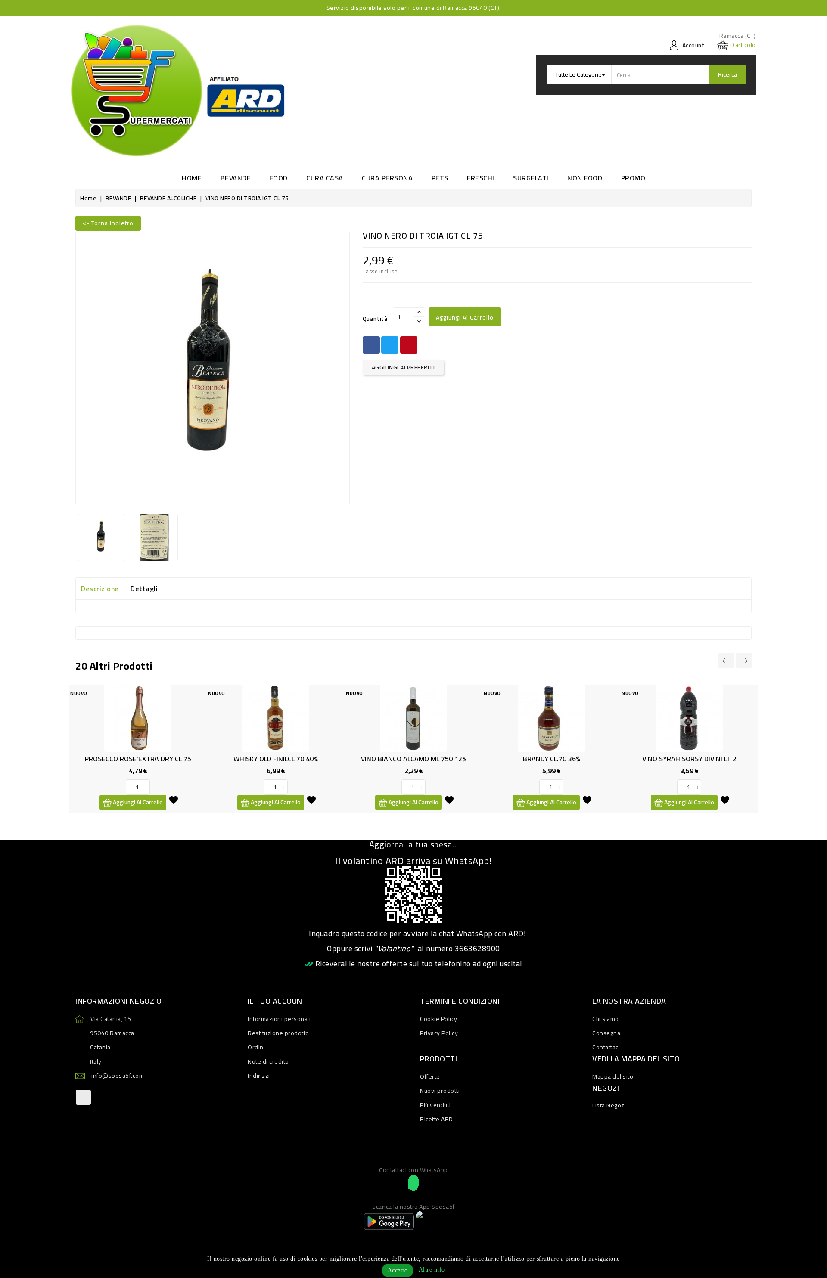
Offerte (430, 1076)
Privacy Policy (439, 1033)
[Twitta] (389, 345)
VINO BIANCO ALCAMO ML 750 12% (413, 758)
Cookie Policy (438, 1018)
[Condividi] (371, 345)
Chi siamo (605, 1018)
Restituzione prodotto (278, 1033)
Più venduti (435, 1104)
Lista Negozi (609, 1105)
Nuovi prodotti (440, 1090)
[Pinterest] (408, 345)
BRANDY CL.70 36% (551, 758)
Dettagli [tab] (144, 588)
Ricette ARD (436, 1119)
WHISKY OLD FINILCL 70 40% (275, 758)
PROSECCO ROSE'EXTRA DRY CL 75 (138, 758)
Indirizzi (259, 1075)
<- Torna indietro (108, 223)
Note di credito (268, 1061)
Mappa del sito (612, 1076)
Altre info (432, 1269)
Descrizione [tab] (100, 588)
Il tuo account (277, 1001)
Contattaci (606, 1047)
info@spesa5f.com (117, 1075)
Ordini (256, 1047)
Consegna (606, 1033)
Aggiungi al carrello (465, 317)
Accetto (398, 1270)
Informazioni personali (279, 1018)
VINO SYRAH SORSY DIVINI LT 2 (689, 758)
